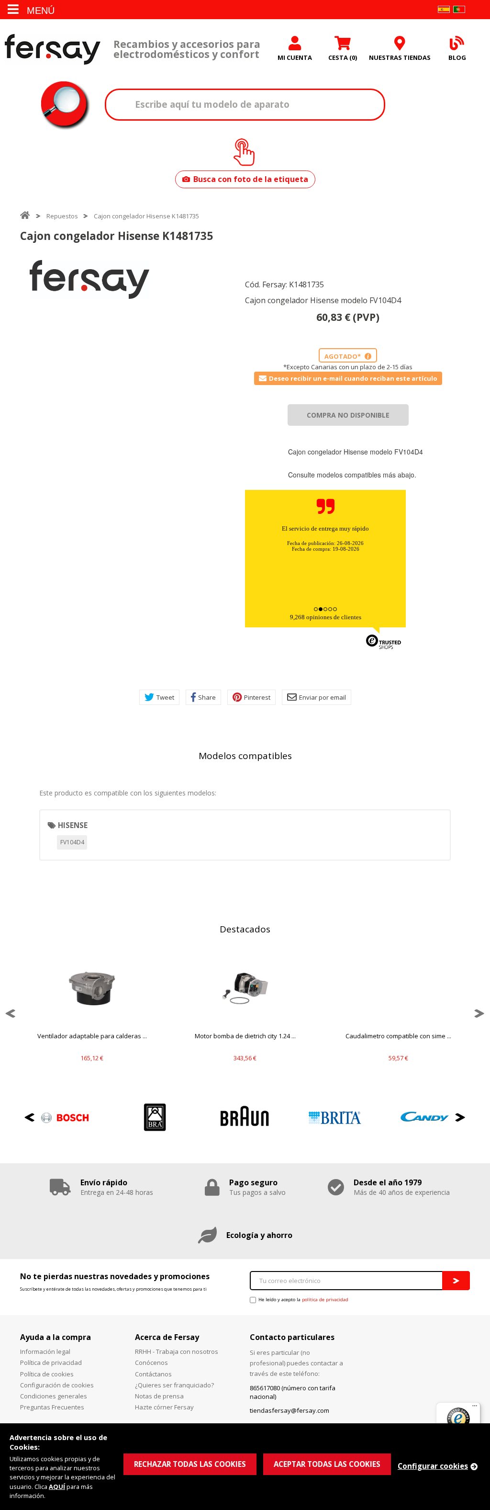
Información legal (45, 1351)
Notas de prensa (159, 1396)
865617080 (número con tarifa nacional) (292, 1392)
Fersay (52, 49)
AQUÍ (57, 1486)
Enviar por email (322, 697)
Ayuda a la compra (55, 1337)
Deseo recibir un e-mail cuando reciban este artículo (353, 378)
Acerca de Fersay (167, 1337)
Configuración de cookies (57, 1385)
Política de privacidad (51, 1362)
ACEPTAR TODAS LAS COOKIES (327, 1464)
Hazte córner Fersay (164, 1407)
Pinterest (257, 697)
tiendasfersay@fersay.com (289, 1410)
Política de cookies (47, 1374)
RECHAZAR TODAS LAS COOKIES (190, 1464)
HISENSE (73, 825)
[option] (89, 279)
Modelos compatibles (245, 755)
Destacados (245, 929)
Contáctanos (153, 1374)
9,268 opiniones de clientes (325, 617)
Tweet (165, 697)
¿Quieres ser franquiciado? (174, 1385)
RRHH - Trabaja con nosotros (176, 1351)
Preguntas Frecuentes (52, 1407)
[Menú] (474, 1408)
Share (207, 697)
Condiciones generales (53, 1396)
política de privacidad (325, 1299)
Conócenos (151, 1362)
